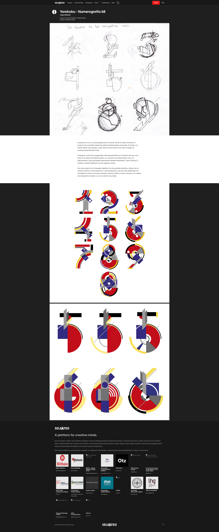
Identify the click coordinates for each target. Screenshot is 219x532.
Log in (156, 3)
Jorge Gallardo (65, 15)
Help (162, 3)
